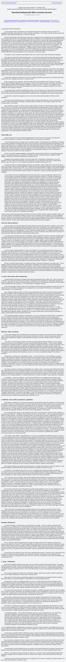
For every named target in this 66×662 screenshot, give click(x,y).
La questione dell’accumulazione (11, 20)
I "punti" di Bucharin (55, 21)
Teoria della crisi (23, 20)
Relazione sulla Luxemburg (10, 21)
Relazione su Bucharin (45, 21)
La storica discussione (45, 20)
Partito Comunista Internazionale (9, 2)
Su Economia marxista (56, 2)
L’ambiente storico (21, 21)
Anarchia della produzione (33, 20)
